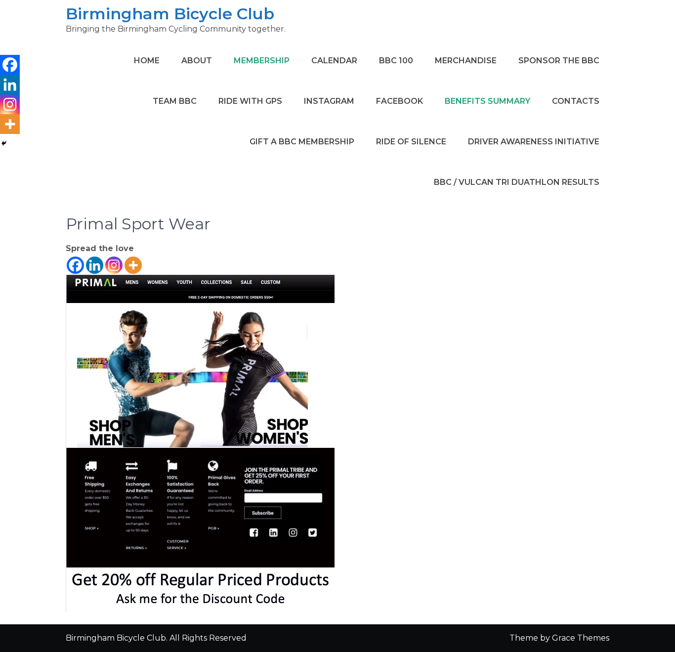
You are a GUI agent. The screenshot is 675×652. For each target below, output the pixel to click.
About (196, 60)
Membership (262, 60)
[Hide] (4, 143)
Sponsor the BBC (558, 60)
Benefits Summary (487, 101)
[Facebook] (75, 265)
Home (147, 60)
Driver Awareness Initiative (533, 141)
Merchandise (466, 60)
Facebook (399, 101)
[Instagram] (114, 265)
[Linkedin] (94, 265)
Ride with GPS (250, 101)
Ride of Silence (411, 141)
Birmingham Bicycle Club (170, 13)
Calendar (334, 60)
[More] (133, 265)
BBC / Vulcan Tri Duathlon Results (516, 182)
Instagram (329, 101)
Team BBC (175, 101)
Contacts (575, 101)
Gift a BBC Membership (302, 141)
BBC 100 (396, 60)
